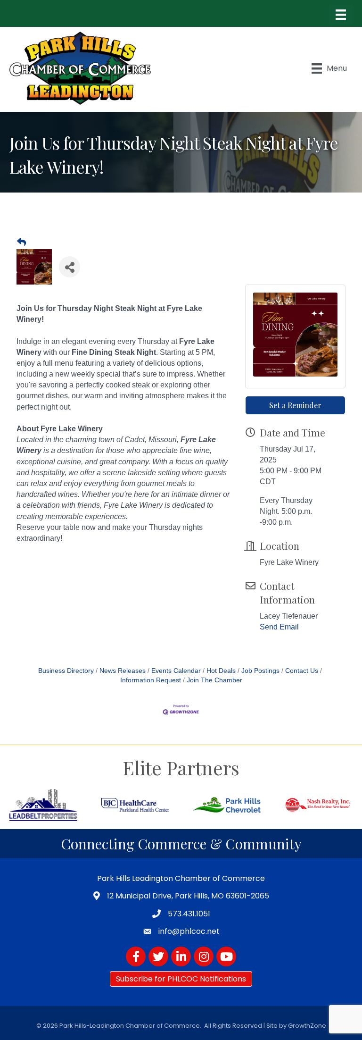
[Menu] (341, 15)
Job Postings (260, 670)
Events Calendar (176, 670)
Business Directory (66, 670)
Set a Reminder (295, 405)
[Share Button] (69, 266)
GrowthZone (307, 1025)
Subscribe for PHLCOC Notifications (181, 978)
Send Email (279, 627)
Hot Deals (221, 670)
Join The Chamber (214, 680)
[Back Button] (21, 242)
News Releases (122, 670)
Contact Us (301, 670)
